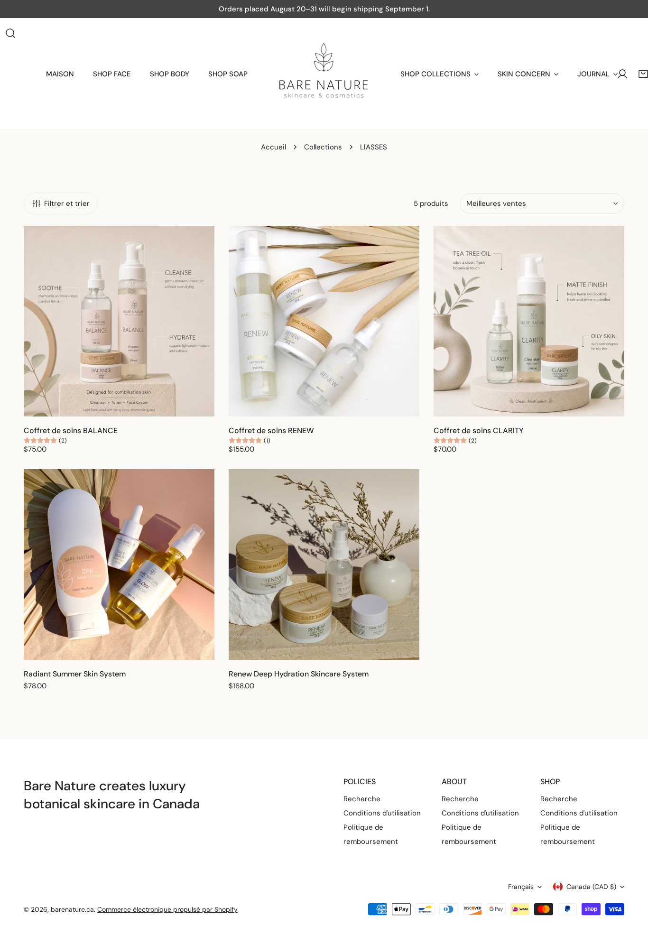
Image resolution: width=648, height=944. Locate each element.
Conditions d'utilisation (382, 813)
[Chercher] (10, 33)
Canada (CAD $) (591, 886)
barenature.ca (72, 909)
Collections (323, 147)
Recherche (361, 799)
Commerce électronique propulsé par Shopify (167, 909)
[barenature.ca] (323, 73)
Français (521, 886)
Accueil (273, 147)
